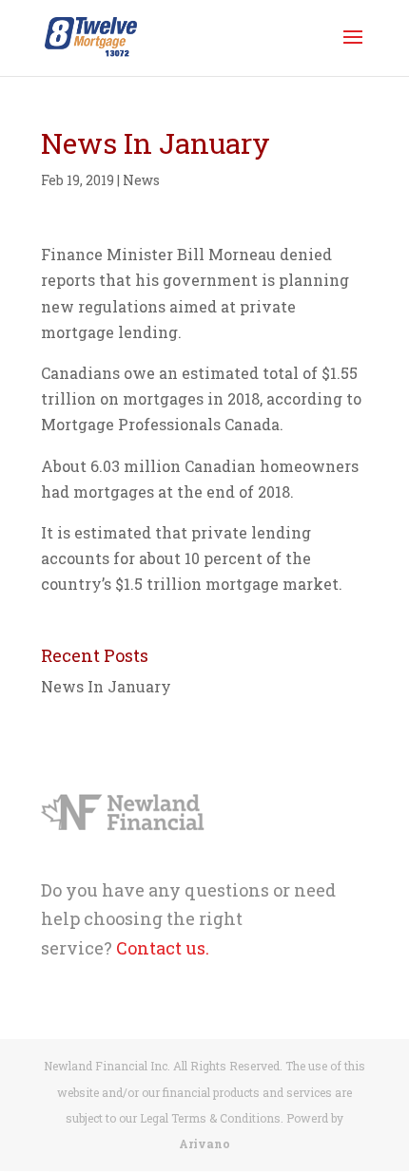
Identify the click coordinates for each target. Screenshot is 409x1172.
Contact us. (162, 947)
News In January (106, 686)
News (141, 180)
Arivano (204, 1143)
